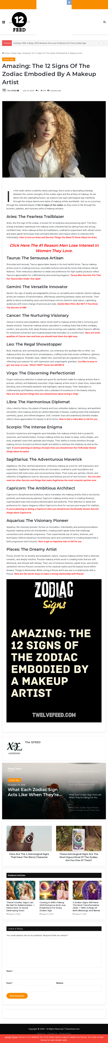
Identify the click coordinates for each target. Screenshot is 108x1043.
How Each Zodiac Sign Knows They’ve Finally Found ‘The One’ (32, 792)
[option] (54, 791)
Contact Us (52, 1033)
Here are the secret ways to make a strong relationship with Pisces (48, 573)
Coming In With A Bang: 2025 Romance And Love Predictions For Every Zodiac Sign (53, 906)
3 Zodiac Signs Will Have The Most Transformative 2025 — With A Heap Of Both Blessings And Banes (86, 906)
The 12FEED (12, 91)
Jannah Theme (11, 1037)
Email (9, 983)
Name (9, 971)
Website (59, 983)
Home (7, 53)
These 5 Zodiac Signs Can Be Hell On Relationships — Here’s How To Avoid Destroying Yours (20, 906)
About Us (41, 1033)
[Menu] (3, 23)
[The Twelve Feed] (19, 21)
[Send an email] (18, 91)
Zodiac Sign (16, 53)
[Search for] (104, 23)
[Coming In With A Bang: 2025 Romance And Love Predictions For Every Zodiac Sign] (54, 890)
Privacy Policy (65, 1033)
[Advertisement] (54, 17)
